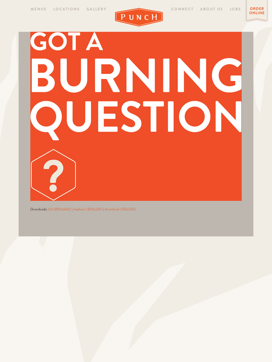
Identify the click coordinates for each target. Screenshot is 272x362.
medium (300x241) (87, 209)
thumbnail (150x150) (120, 209)
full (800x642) (59, 209)
